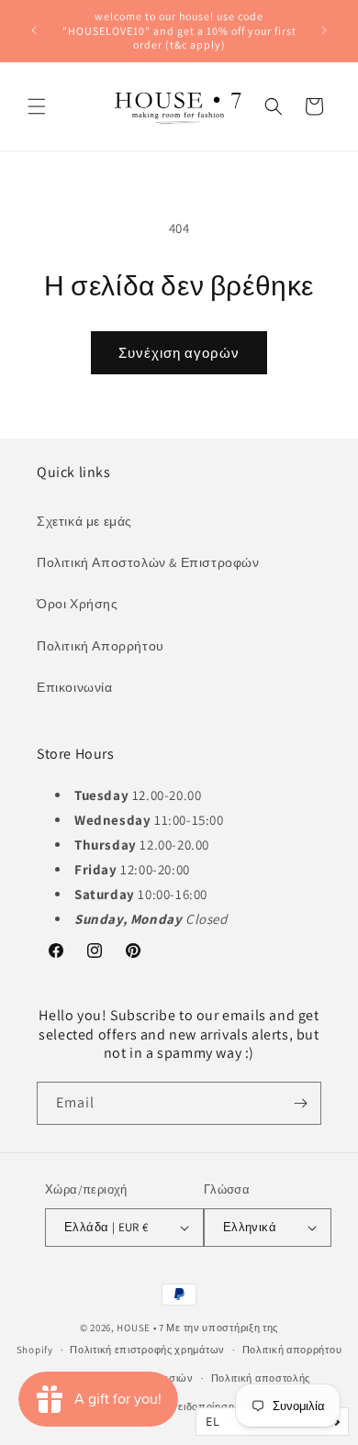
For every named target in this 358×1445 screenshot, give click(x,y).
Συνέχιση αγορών (179, 352)
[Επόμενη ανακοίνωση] (324, 30)
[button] (37, 106)
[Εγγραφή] (300, 1103)
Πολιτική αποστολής (261, 1378)
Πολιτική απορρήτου (292, 1349)
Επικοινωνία (75, 687)
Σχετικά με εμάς (84, 521)
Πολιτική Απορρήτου (100, 646)
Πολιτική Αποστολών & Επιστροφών (148, 562)
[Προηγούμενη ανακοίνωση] (34, 30)
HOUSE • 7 (140, 1327)
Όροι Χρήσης (77, 603)
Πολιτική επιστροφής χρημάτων (147, 1349)
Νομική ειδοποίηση (187, 1406)
